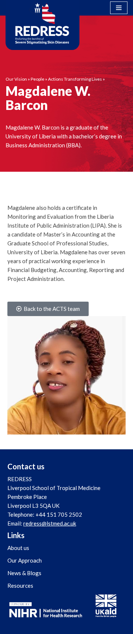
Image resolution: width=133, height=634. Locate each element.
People (37, 79)
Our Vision (16, 79)
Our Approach (24, 560)
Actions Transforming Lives (75, 79)
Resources (20, 585)
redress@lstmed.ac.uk (49, 523)
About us (18, 547)
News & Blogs (24, 573)
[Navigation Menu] (118, 7)
